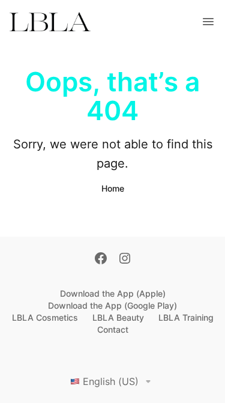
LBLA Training (186, 317)
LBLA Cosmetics (45, 317)
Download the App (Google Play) (112, 305)
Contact (112, 329)
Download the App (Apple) (113, 293)
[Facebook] (101, 259)
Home (112, 188)
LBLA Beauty (118, 317)
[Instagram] (125, 259)
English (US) (111, 381)
